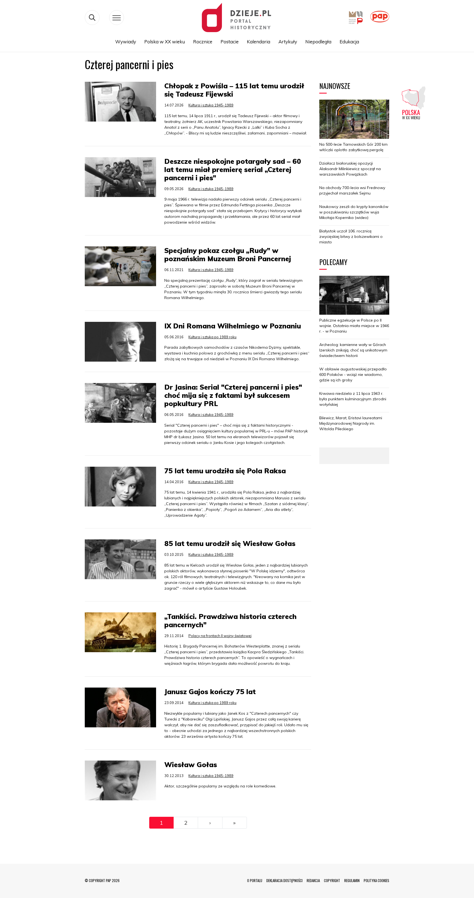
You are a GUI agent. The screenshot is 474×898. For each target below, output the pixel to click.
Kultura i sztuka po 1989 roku (212, 337)
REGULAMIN (352, 880)
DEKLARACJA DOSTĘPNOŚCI (284, 880)
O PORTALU (254, 880)
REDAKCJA (313, 880)
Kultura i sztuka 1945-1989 (210, 105)
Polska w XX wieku (164, 41)
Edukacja (349, 41)
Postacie (230, 41)
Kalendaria (258, 41)
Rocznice (202, 41)
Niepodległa (318, 41)
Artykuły (287, 41)
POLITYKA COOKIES (376, 880)
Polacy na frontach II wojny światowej (220, 636)
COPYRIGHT (332, 880)
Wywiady (125, 41)
